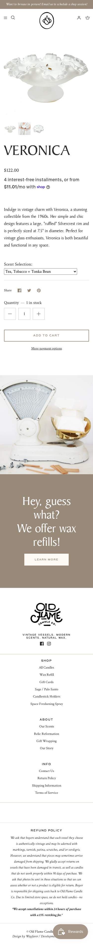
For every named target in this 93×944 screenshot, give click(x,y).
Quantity (23, 302)
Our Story (46, 748)
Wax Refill (46, 674)
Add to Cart (46, 335)
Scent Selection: (18, 264)
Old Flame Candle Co (43, 931)
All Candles (46, 667)
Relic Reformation (46, 734)
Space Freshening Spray (47, 704)
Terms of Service (46, 793)
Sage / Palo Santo (46, 689)
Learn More (46, 559)
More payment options (46, 349)
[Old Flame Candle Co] (46, 20)
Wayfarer (32, 936)
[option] (46, 73)
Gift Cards (46, 682)
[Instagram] (49, 644)
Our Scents (46, 726)
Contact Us (46, 771)
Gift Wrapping (46, 741)
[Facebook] (42, 644)
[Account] (76, 17)
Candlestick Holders (46, 696)
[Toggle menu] (5, 17)
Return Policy (46, 778)
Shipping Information (46, 785)
